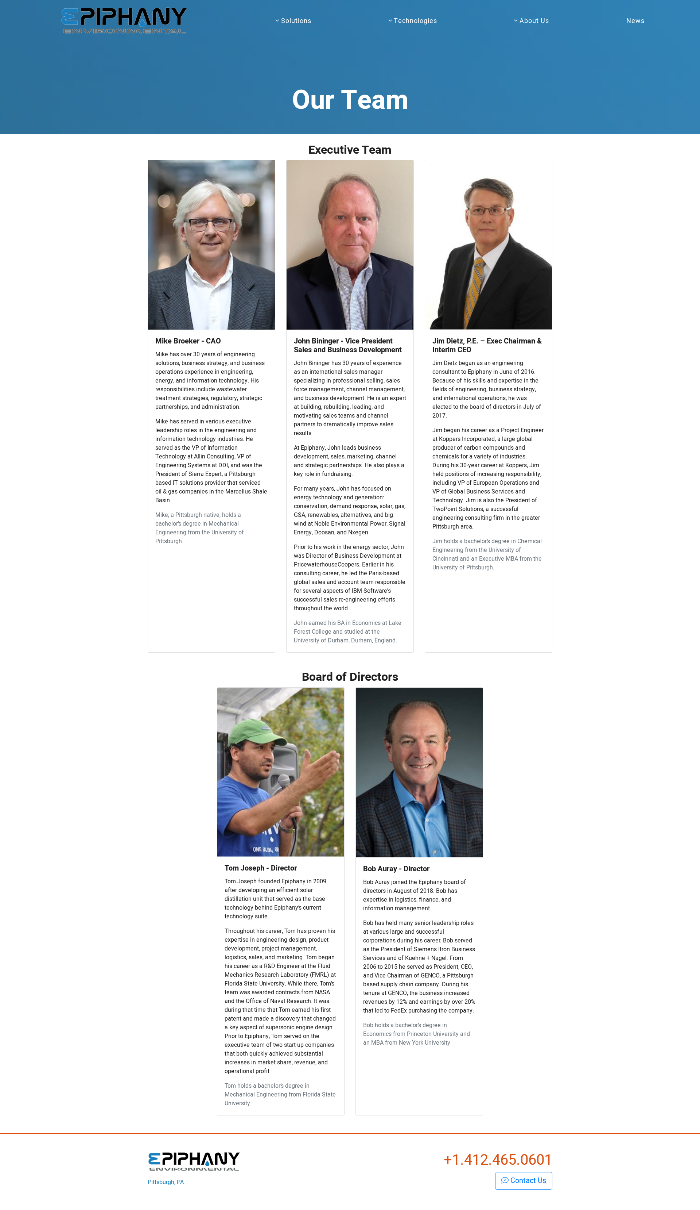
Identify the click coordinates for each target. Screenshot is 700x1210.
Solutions (295, 21)
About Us (533, 21)
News (635, 21)
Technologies (414, 21)
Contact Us (527, 1180)
